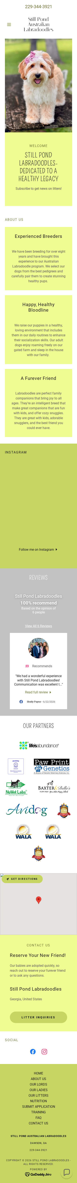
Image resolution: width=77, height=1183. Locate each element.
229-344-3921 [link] (38, 6)
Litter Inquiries (38, 1017)
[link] (38, 24)
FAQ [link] (38, 1118)
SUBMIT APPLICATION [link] (38, 1107)
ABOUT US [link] (38, 1079)
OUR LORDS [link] (38, 1084)
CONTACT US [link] (38, 1123)
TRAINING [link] (38, 1112)
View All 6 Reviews (38, 626)
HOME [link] (38, 1073)
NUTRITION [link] (38, 1101)
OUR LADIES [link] (39, 1090)
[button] (10, 24)
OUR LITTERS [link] (38, 1095)
